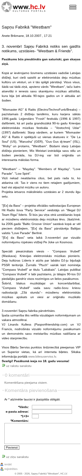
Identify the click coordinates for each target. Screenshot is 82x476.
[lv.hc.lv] (24, 6)
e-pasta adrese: (17, 411)
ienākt (8, 464)
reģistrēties (10, 469)
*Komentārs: (19, 420)
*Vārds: (23, 407)
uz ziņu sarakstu (17, 457)
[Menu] (73, 7)
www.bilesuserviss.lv (42, 356)
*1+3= (25, 416)
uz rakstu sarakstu (18, 366)
